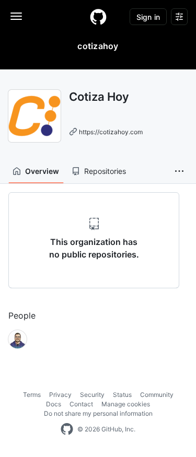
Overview (42, 171)
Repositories (105, 171)
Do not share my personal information (98, 413)
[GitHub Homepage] (67, 429)
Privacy (60, 395)
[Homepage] (98, 16)
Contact (81, 404)
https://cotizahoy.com (111, 132)
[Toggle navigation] (16, 16)
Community (157, 395)
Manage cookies (125, 404)
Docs (53, 404)
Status (122, 395)
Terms (32, 395)
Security (92, 395)
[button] (179, 171)
